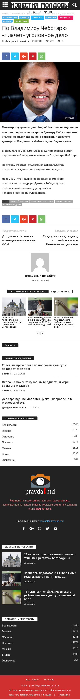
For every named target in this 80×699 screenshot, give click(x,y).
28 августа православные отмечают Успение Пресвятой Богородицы (12, 322)
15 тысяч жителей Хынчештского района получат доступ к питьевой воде (64, 322)
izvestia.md (64, 694)
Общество (65, 17)
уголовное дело (12, 204)
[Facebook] (29, 12)
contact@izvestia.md (51, 521)
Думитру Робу (63, 201)
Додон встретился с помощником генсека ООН (18, 240)
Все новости (10, 17)
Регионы (37, 17)
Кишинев (51, 17)
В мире (6, 454)
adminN (6, 373)
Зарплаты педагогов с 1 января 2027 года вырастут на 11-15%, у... (50, 574)
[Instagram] (40, 12)
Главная (24, 17)
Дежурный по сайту (17, 40)
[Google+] (35, 12)
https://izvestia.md (40, 280)
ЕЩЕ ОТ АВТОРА (60, 291)
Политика (21, 21)
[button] (74, 5)
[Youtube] (51, 12)
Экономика (8, 459)
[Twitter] (46, 12)
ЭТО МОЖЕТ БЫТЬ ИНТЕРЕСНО (27, 291)
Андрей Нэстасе (19, 201)
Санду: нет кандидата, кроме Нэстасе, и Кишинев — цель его (60, 240)
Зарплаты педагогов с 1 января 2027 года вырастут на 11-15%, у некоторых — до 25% (40, 321)
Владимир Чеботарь (42, 201)
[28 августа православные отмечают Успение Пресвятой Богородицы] (14, 306)
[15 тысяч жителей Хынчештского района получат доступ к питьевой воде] (66, 306)
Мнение (7, 21)
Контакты (49, 679)
